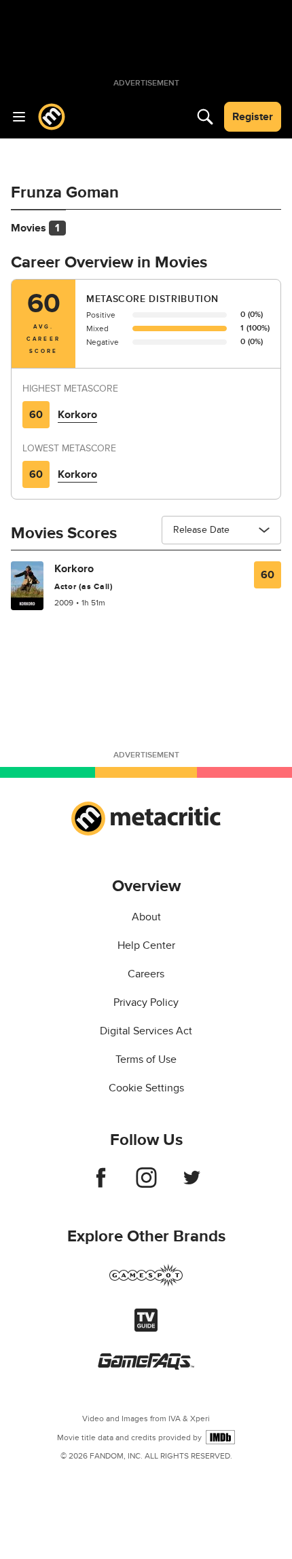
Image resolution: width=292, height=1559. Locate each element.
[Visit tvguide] (146, 1328)
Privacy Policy (146, 1002)
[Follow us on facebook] (101, 1184)
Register (252, 117)
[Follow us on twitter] (192, 1184)
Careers (146, 974)
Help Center (146, 945)
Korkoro (77, 414)
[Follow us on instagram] (146, 1184)
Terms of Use (146, 1059)
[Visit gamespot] (146, 1283)
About (146, 917)
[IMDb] (220, 1437)
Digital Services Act (146, 1031)
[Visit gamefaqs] (146, 1366)
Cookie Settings (146, 1088)
